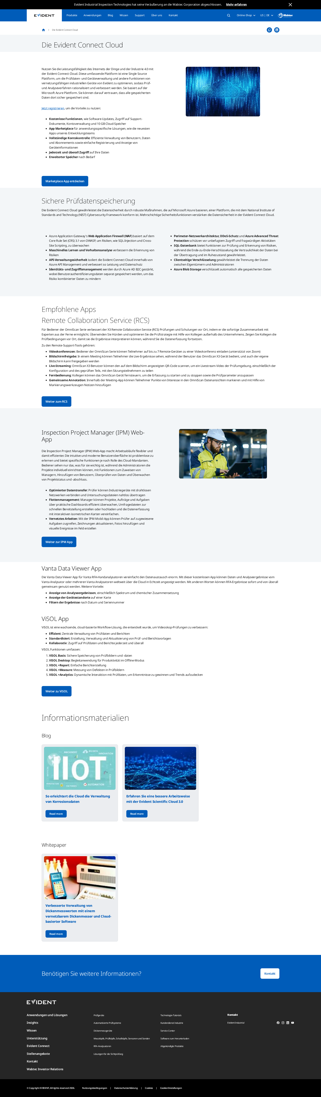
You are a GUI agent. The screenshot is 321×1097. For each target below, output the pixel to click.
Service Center (167, 1030)
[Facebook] (278, 1023)
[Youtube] (292, 1023)
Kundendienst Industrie (171, 1022)
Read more (56, 813)
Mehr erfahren (236, 4)
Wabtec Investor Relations (45, 1069)
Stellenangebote (38, 1054)
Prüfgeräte (99, 1015)
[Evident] (44, 15)
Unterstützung (37, 1038)
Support (140, 15)
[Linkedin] (287, 1023)
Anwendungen (92, 15)
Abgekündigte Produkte (171, 1046)
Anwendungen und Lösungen (47, 1015)
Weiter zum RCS (56, 401)
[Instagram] (283, 1023)
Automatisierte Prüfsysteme (107, 1022)
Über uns (156, 15)
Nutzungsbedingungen (94, 1088)
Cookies (149, 1088)
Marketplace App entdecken (65, 181)
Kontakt (173, 15)
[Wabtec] (285, 15)
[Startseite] (43, 30)
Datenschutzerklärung (126, 1088)
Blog (110, 15)
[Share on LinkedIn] (276, 30)
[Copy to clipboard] (269, 30)
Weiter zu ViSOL (57, 691)
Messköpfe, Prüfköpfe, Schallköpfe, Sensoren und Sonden (122, 1038)
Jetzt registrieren (53, 108)
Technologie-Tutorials (170, 1015)
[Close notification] (290, 4)
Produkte (72, 15)
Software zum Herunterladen (174, 1038)
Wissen (124, 15)
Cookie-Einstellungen (171, 1088)
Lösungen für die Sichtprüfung (108, 1054)
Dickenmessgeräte (103, 1030)
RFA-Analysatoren (102, 1046)
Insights (32, 1023)
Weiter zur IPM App (59, 542)
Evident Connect (38, 1046)
